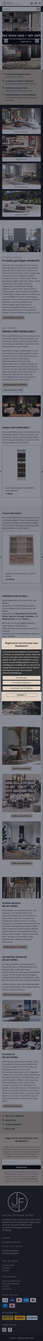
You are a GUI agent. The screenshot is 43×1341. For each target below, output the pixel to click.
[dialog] (21, 670)
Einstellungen (21, 678)
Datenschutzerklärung (12, 673)
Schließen (23, 695)
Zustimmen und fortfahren (21, 688)
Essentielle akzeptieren (21, 682)
